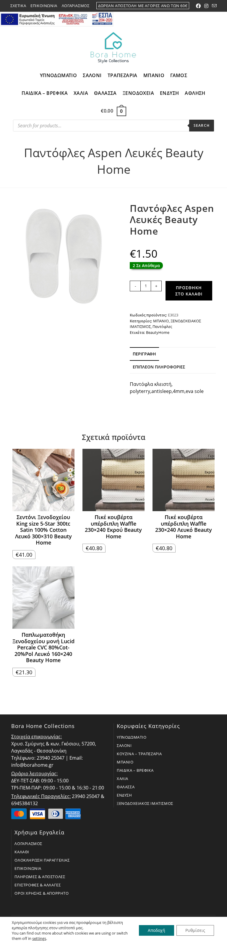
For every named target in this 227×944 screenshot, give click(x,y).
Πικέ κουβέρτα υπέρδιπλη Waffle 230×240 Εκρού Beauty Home (113, 527)
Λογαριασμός (76, 5)
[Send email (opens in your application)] (213, 6)
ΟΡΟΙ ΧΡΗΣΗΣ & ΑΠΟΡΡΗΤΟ (41, 893)
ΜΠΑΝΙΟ (161, 321)
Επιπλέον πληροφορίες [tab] (159, 367)
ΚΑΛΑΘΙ (21, 851)
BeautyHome (157, 332)
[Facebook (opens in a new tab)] (198, 6)
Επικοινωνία (43, 5)
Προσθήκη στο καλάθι (188, 291)
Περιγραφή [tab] (144, 354)
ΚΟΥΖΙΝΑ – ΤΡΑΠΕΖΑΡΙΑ (139, 753)
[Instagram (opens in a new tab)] (206, 6)
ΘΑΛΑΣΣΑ (125, 786)
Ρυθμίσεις (195, 930)
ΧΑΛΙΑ (122, 778)
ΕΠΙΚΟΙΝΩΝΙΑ (27, 868)
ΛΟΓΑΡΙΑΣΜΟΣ (28, 843)
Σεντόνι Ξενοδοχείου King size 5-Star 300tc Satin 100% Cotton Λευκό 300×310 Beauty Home (43, 530)
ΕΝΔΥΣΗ (124, 795)
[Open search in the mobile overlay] (113, 127)
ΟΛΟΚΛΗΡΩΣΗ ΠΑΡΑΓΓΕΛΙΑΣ (41, 860)
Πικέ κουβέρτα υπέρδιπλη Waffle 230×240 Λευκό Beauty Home (183, 527)
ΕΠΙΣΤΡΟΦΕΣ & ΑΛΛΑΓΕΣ (37, 885)
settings (39, 938)
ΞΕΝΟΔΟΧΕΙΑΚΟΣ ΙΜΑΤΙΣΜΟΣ (145, 803)
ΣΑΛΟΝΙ (124, 745)
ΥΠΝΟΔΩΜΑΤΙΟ (132, 737)
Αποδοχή (156, 930)
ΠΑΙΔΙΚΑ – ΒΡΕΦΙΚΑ (135, 770)
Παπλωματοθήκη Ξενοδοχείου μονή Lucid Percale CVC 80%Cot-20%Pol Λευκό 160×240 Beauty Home (43, 648)
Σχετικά (18, 5)
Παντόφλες (162, 326)
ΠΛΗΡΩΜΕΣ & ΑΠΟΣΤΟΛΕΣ (39, 876)
